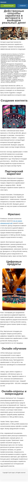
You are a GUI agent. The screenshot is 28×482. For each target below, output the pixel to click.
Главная (23, 5)
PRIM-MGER (3, 2)
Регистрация (8, 5)
